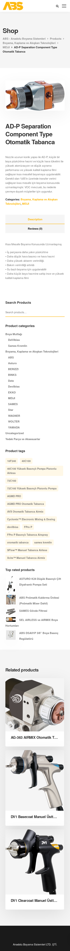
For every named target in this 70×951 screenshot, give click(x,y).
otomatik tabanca (18, 542)
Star (10, 410)
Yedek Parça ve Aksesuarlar (22, 439)
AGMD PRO (14, 496)
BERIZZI (13, 369)
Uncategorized (14, 433)
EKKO (12, 392)
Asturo (12, 363)
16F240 (11, 461)
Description (35, 219)
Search (63, 312)
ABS (11, 357)
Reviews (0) (35, 229)
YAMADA (14, 427)
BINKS (12, 375)
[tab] (35, 219)
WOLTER (14, 421)
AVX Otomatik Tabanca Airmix (25, 511)
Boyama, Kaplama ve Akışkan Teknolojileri (31, 351)
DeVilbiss (14, 340)
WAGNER (14, 416)
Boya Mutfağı (13, 334)
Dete (11, 381)
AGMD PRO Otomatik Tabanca (25, 504)
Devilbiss (14, 386)
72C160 (11, 480)
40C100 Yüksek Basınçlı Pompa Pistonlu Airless (32, 471)
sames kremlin (43, 542)
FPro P (28, 527)
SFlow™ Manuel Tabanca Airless (27, 550)
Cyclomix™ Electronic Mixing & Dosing (31, 519)
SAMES (13, 404)
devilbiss (12, 527)
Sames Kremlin (17, 346)
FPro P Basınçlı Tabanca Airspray (27, 534)
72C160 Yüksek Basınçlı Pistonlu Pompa (32, 488)
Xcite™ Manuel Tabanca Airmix (26, 558)
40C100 (26, 461)
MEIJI (25, 204)
